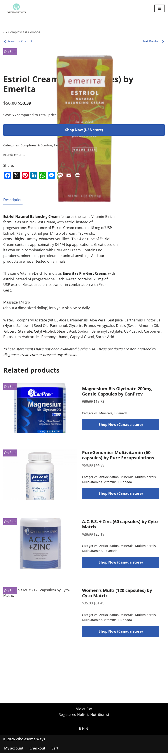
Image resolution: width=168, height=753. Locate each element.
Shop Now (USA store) (84, 129)
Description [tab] (13, 199)
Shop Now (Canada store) (121, 424)
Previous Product (19, 41)
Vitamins (110, 482)
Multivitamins (92, 482)
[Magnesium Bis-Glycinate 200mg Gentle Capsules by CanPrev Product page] (40, 408)
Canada (121, 413)
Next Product (151, 41)
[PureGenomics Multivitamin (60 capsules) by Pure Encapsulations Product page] (40, 474)
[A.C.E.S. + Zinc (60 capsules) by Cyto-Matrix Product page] (40, 543)
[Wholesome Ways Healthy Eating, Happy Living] (16, 8)
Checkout (37, 748)
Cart (54, 748)
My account (13, 748)
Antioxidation (109, 477)
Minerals (105, 413)
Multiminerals (145, 477)
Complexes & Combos (24, 32)
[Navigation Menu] (159, 8)
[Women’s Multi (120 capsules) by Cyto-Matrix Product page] (40, 612)
